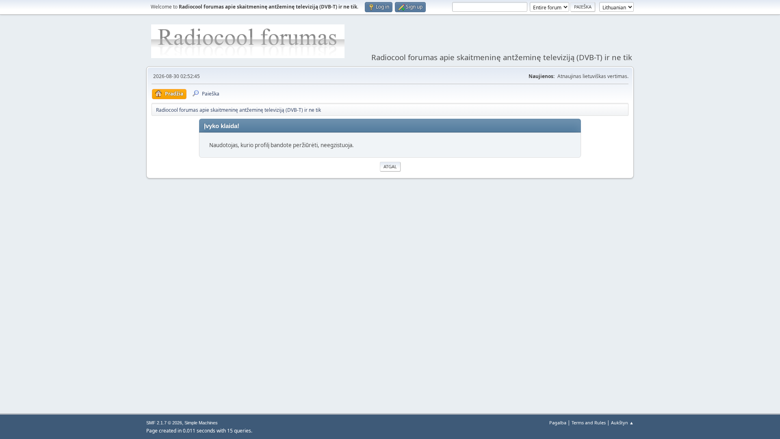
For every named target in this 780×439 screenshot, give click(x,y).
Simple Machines (201, 422)
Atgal (390, 166)
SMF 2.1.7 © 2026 (164, 422)
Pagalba (557, 422)
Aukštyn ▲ (622, 422)
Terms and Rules (589, 422)
